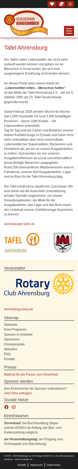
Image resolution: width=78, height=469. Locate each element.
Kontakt (9, 359)
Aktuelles (10, 349)
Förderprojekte (14, 344)
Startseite (10, 324)
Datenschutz (53, 465)
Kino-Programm (15, 329)
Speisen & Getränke (18, 334)
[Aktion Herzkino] (52, 4)
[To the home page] (26, 23)
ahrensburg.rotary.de (18, 309)
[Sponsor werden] (62, 4)
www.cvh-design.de (23, 459)
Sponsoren (12, 339)
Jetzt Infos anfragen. (18, 393)
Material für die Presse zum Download (31, 374)
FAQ (7, 354)
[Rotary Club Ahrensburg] (70, 4)
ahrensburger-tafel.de (19, 224)
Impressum (36, 465)
